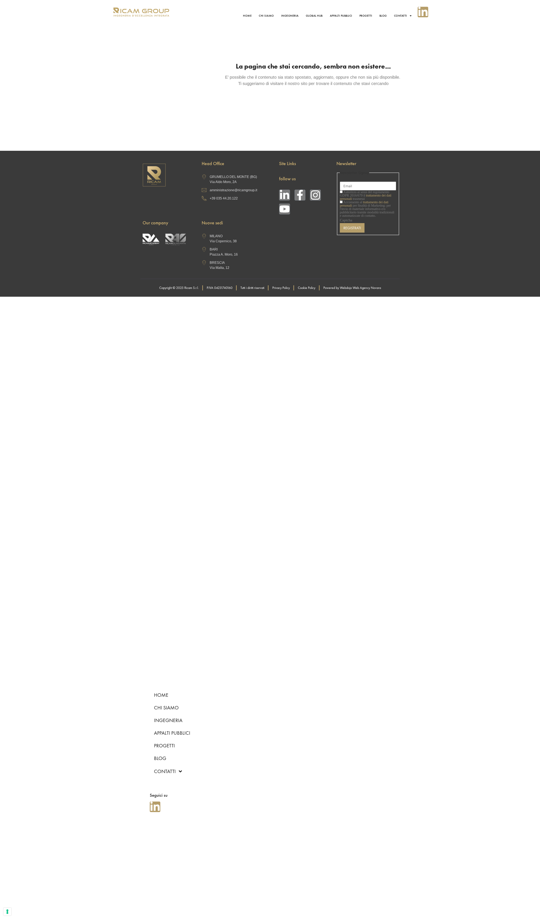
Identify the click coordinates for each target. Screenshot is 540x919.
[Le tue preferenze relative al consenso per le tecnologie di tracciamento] (7, 912)
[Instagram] (315, 195)
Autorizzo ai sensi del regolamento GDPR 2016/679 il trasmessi (365, 195)
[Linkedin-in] (423, 12)
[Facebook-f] (299, 195)
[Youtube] (284, 208)
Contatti (400, 16)
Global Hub (314, 16)
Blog (383, 16)
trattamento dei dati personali (364, 203)
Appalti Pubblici (341, 16)
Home (247, 16)
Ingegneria (290, 16)
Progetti (365, 16)
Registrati (352, 227)
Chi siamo (266, 16)
